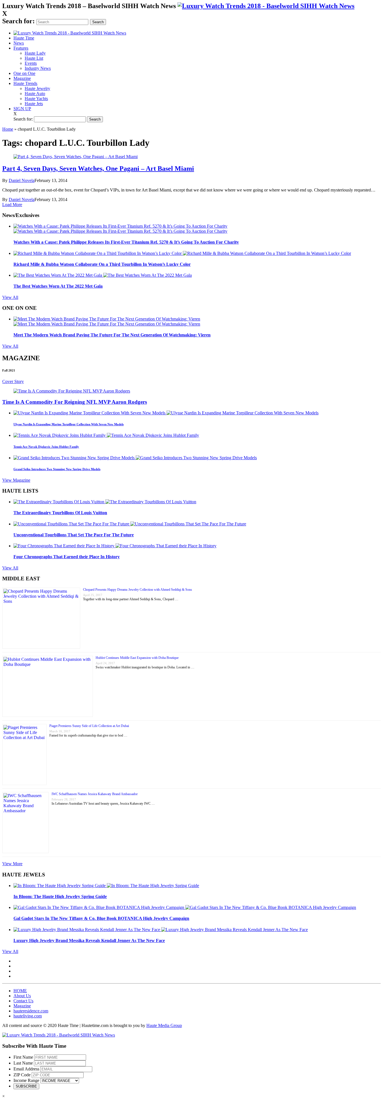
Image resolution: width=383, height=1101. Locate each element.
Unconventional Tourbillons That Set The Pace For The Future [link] (73, 534)
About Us (22, 995)
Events (31, 63)
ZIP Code (22, 1074)
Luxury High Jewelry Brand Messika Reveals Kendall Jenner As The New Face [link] (89, 940)
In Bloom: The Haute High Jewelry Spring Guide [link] (60, 896)
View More (12, 863)
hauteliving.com (27, 1016)
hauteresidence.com (30, 1010)
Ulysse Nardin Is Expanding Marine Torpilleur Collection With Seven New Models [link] (68, 424)
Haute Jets (34, 103)
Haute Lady (35, 53)
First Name (23, 1057)
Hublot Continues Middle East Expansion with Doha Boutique (137, 658)
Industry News (38, 68)
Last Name (23, 1063)
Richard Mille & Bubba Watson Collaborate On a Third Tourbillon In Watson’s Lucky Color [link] (102, 264)
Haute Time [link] (23, 38)
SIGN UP (22, 108)
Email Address (26, 1069)
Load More (12, 204)
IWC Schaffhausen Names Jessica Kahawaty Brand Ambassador (95, 794)
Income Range (26, 1080)
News (18, 43)
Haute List (34, 58)
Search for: (18, 21)
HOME (20, 990)
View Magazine (16, 480)
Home (7, 129)
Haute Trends (25, 83)
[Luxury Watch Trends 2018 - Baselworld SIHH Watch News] (58, 1035)
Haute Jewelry (37, 88)
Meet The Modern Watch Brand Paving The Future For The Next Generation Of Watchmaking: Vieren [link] (112, 335)
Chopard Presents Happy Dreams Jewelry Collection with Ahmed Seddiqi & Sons (137, 590)
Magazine (22, 78)
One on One (24, 73)
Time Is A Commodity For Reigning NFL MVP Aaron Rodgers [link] (74, 402)
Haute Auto (35, 93)
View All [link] (10, 297)
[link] (265, 6)
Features (20, 48)
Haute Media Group (164, 1025)
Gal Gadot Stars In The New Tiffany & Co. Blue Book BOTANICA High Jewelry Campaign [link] (101, 918)
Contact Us (23, 1000)
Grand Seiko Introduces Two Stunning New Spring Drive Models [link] (56, 469)
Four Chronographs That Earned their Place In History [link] (66, 556)
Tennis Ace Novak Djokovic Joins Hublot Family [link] (46, 446)
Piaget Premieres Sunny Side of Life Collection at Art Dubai (89, 726)
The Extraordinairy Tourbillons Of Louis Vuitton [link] (60, 512)
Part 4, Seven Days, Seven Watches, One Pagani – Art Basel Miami (98, 168)
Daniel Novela (21, 180)
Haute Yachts (36, 98)
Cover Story (13, 381)
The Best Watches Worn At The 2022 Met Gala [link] (58, 286)
